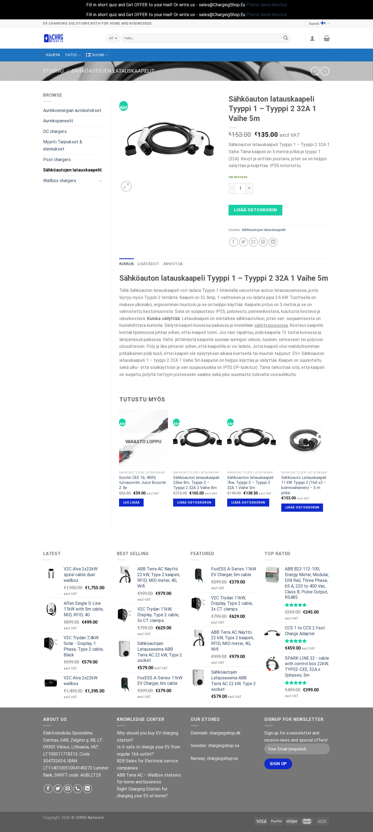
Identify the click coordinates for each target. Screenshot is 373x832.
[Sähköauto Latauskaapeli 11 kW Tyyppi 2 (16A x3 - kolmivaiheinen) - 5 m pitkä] (305, 439)
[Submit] (286, 38)
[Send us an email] (67, 788)
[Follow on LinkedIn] (87, 788)
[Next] (329, 465)
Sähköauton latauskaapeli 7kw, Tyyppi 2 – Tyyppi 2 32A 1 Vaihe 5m (250, 482)
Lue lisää (131, 502)
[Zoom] (126, 186)
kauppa (53, 55)
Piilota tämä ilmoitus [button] (266, 4)
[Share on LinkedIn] (272, 242)
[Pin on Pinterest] (263, 242)
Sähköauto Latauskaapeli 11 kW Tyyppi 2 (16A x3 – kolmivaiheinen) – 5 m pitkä (303, 485)
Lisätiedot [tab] (148, 264)
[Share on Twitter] (243, 242)
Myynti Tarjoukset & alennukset (62, 145)
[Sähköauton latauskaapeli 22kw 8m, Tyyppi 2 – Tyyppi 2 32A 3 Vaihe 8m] (197, 439)
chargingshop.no (222, 758)
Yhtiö (71, 55)
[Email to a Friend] (253, 242)
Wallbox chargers (59, 180)
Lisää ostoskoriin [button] (194, 502)
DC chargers (55, 131)
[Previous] (120, 465)
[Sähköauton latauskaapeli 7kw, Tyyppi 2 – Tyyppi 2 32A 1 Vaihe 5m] (251, 439)
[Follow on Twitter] (58, 788)
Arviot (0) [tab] (173, 264)
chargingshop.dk (225, 733)
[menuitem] (97, 55)
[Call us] (77, 788)
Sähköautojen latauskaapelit (113, 71)
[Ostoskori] (327, 38)
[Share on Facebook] (233, 242)
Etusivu (53, 71)
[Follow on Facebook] (48, 788)
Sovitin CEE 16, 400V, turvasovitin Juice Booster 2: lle (142, 482)
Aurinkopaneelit (58, 120)
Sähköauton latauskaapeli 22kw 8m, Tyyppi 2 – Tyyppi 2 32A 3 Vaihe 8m (196, 482)
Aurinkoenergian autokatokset (72, 110)
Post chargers (57, 159)
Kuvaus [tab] (126, 264)
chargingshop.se (223, 745)
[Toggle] (100, 180)
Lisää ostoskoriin (255, 210)
